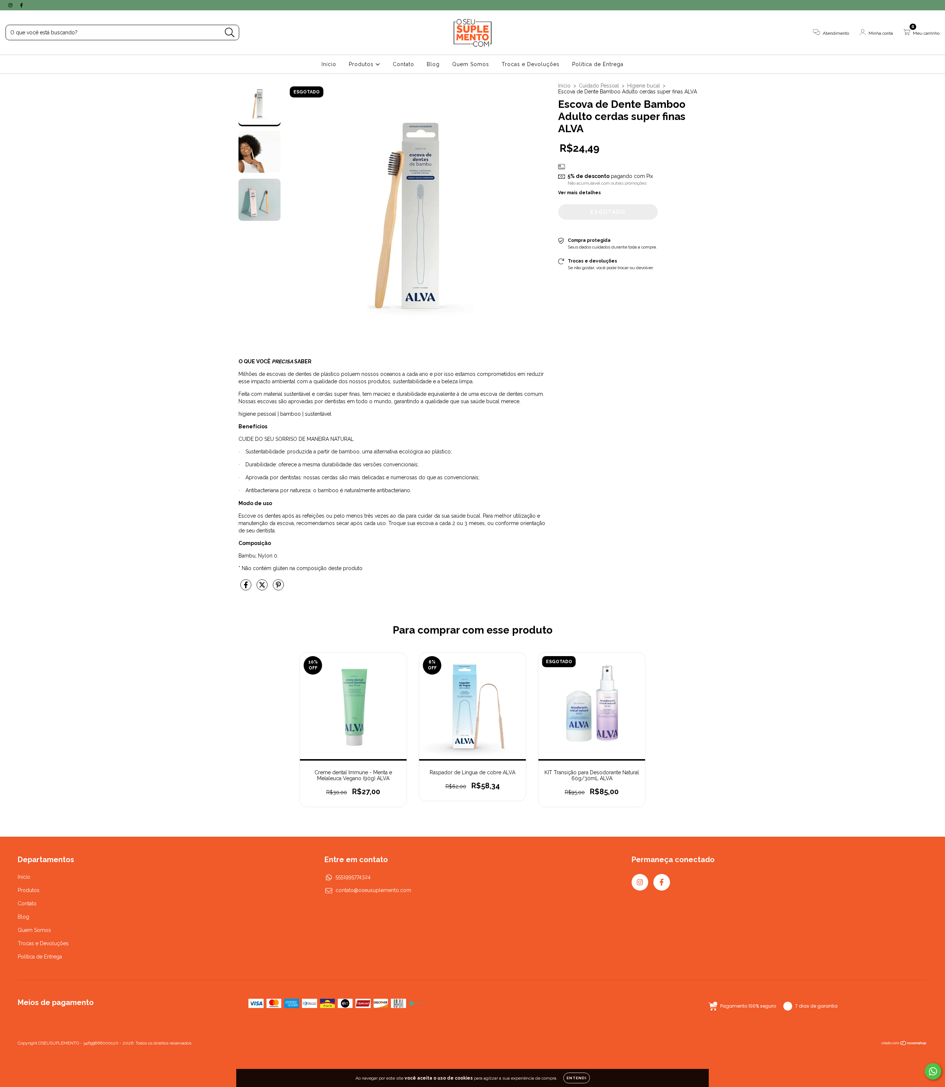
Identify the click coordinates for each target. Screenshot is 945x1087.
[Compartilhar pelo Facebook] (246, 588)
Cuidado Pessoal (599, 86)
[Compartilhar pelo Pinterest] (278, 588)
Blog (433, 64)
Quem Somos (470, 64)
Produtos (362, 64)
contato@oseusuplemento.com (373, 890)
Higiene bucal (643, 86)
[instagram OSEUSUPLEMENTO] (11, 5)
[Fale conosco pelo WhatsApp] (933, 1071)
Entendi (577, 1078)
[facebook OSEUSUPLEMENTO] (21, 5)
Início (329, 64)
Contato (403, 64)
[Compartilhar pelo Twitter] (263, 588)
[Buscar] (229, 32)
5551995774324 (353, 877)
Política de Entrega (597, 64)
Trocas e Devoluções (531, 64)
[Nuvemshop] (904, 1044)
